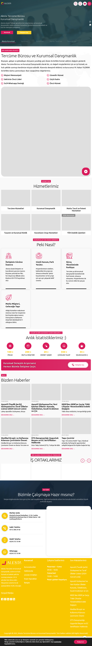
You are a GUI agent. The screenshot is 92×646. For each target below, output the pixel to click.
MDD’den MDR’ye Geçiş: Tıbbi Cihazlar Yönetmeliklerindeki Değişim (76, 406)
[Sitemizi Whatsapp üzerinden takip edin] (11, 599)
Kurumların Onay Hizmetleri (46, 233)
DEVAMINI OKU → (7, 415)
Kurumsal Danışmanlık (46, 208)
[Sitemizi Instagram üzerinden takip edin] (5, 599)
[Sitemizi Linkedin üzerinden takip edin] (8, 599)
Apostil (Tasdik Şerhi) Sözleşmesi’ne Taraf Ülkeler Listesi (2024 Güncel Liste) (14, 406)
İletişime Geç (79, 365)
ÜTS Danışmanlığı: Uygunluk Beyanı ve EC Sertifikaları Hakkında (44, 440)
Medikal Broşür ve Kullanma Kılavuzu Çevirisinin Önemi (14, 439)
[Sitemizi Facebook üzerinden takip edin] (2, 599)
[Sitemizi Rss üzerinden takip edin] (14, 599)
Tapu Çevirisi (68, 438)
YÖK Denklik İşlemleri (76, 233)
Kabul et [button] (80, 642)
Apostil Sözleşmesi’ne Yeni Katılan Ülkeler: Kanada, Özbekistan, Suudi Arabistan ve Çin (45, 407)
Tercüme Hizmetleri (15, 208)
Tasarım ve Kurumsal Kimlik (15, 233)
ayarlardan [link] (57, 642)
